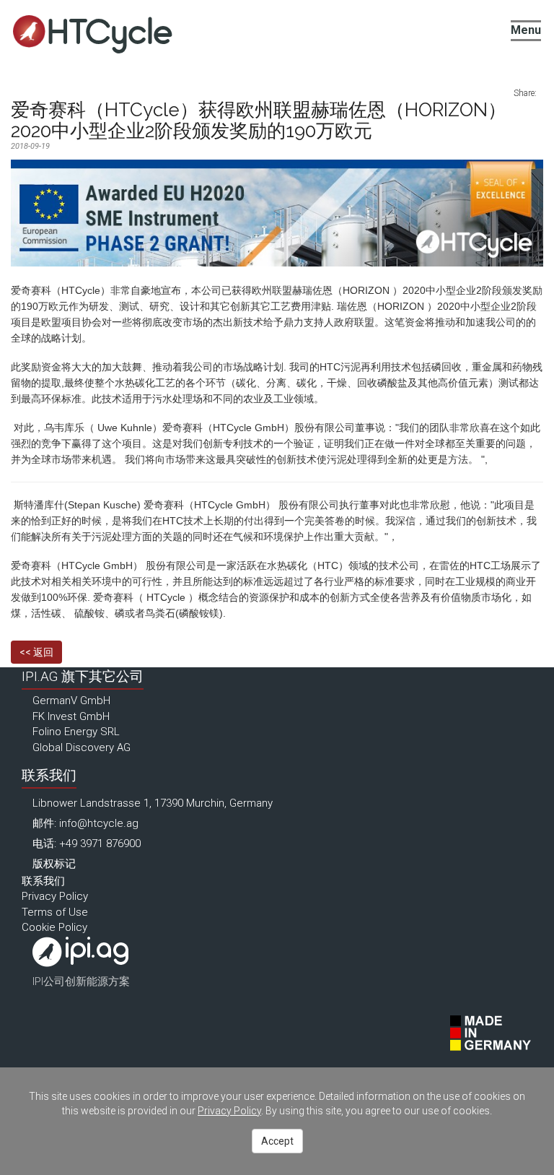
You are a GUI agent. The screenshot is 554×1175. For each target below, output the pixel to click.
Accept (277, 1141)
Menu (526, 30)
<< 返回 (36, 652)
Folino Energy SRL (76, 731)
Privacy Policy (55, 896)
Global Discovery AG (81, 747)
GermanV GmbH (71, 700)
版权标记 (54, 863)
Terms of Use (55, 912)
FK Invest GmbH (71, 716)
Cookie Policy (54, 927)
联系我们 (43, 881)
